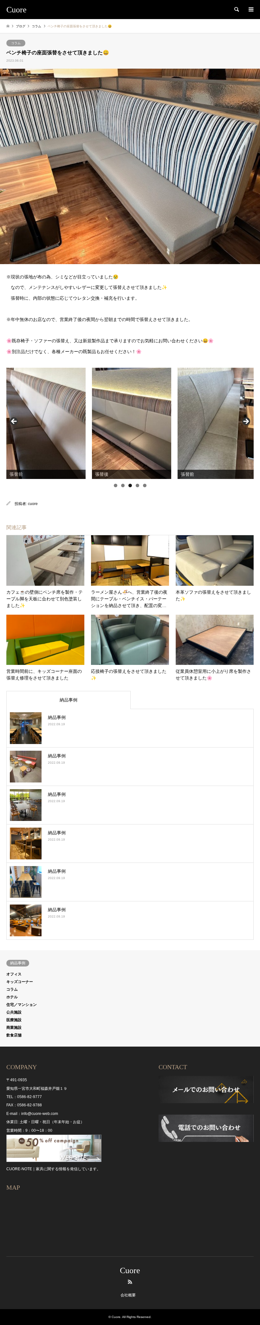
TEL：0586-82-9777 (24, 1097)
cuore (33, 504)
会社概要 (128, 1295)
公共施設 (14, 1012)
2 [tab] (123, 485)
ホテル (12, 997)
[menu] (250, 9)
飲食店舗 (14, 1035)
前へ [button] (14, 422)
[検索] (236, 9)
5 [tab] (144, 485)
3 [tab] (130, 485)
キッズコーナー (19, 982)
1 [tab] (115, 485)
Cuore (130, 1270)
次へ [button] (245, 422)
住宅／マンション (21, 1004)
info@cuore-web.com (39, 1113)
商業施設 (14, 1027)
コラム (16, 43)
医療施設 (14, 1020)
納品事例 (68, 699)
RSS (130, 1282)
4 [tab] (137, 485)
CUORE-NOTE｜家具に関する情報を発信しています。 (53, 1169)
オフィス (14, 974)
